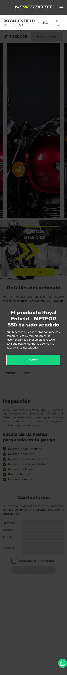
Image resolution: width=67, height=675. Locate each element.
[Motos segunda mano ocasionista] (33, 7)
